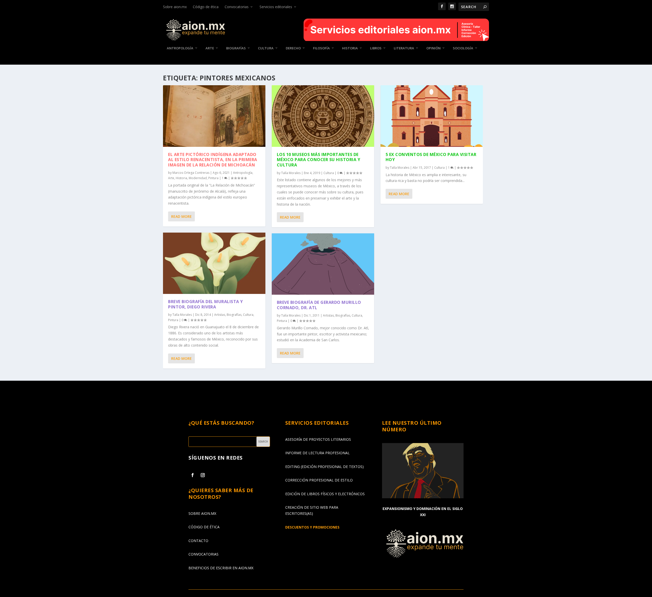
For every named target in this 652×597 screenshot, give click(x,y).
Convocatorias (237, 6)
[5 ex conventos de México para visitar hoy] (432, 116)
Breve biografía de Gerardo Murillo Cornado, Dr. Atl (319, 305)
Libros (376, 48)
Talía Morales (182, 314)
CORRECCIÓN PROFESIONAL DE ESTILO (319, 480)
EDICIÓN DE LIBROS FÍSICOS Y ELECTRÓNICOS (325, 493)
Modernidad (198, 178)
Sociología (463, 48)
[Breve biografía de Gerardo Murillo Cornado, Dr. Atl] (323, 264)
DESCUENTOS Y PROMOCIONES (312, 527)
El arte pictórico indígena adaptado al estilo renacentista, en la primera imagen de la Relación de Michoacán (212, 160)
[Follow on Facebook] (192, 475)
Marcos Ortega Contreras (190, 172)
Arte (210, 48)
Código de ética (206, 6)
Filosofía (321, 48)
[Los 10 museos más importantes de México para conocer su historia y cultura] (323, 116)
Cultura (266, 48)
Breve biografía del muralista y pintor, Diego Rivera (205, 304)
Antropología (180, 48)
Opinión (433, 48)
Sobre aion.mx (175, 6)
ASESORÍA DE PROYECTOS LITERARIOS (318, 439)
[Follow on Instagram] (203, 475)
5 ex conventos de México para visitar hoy (431, 157)
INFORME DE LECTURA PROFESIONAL (317, 452)
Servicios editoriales (276, 6)
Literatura (404, 48)
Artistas (219, 314)
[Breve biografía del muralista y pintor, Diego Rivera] (214, 263)
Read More (181, 216)
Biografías (236, 48)
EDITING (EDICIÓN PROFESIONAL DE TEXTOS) (324, 466)
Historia (350, 48)
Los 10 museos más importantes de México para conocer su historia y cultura (318, 160)
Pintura (213, 178)
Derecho (293, 48)
